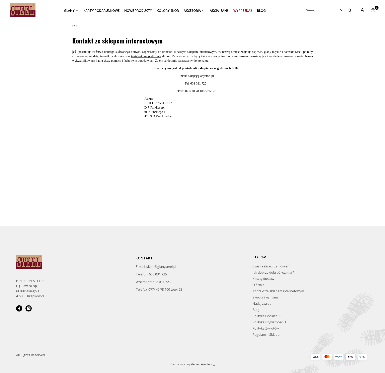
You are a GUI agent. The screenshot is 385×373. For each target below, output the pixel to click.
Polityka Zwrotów (265, 328)
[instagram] (28, 308)
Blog (255, 310)
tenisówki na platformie (146, 56)
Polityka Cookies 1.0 (267, 316)
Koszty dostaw (263, 279)
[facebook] (19, 308)
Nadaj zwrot (261, 303)
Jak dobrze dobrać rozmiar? (273, 272)
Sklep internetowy (191, 364)
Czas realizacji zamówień (270, 266)
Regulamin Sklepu (266, 335)
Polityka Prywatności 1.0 (270, 322)
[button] (349, 10)
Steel (75, 25)
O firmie (258, 285)
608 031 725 (198, 83)
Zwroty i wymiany (265, 297)
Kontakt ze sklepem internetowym (278, 291)
